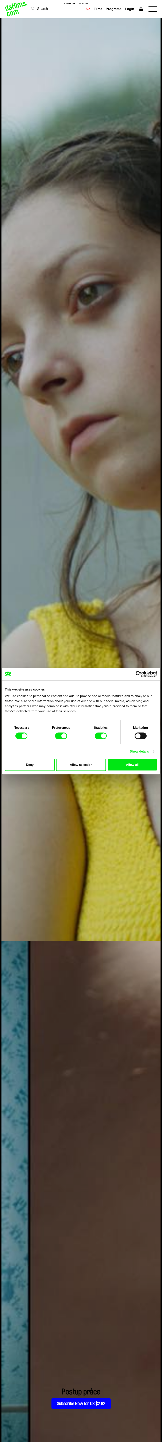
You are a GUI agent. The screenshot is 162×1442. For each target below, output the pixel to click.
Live (87, 9)
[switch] (61, 735)
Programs (114, 9)
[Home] (16, 9)
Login (129, 9)
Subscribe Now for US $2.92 (81, 1403)
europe (83, 4)
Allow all (132, 764)
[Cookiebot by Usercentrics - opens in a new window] (138, 674)
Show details (139, 751)
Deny (30, 764)
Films (98, 9)
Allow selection (81, 764)
